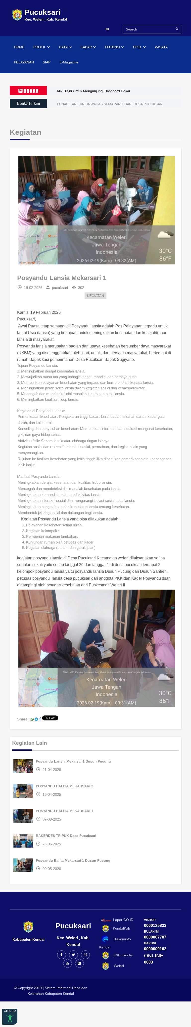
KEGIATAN (95, 296)
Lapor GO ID (123, 920)
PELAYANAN (24, 62)
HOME (19, 47)
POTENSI (112, 47)
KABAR (86, 47)
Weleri (117, 966)
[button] (96, 471)
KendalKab (120, 928)
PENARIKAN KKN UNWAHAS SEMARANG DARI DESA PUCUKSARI (110, 104)
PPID (137, 47)
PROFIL (39, 47)
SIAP (46, 62)
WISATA (161, 47)
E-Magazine (68, 62)
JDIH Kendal (121, 955)
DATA (63, 47)
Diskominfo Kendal (115, 943)
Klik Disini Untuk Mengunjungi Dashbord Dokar (93, 91)
